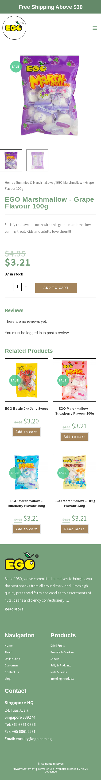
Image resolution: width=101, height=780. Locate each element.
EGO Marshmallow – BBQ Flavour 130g (74, 503)
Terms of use (46, 769)
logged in (34, 333)
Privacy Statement (24, 769)
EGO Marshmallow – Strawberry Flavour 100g (74, 411)
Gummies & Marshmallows (35, 182)
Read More (14, 609)
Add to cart (56, 287)
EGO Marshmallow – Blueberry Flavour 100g (26, 503)
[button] (95, 28)
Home (9, 182)
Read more (74, 529)
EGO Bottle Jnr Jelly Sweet (26, 408)
